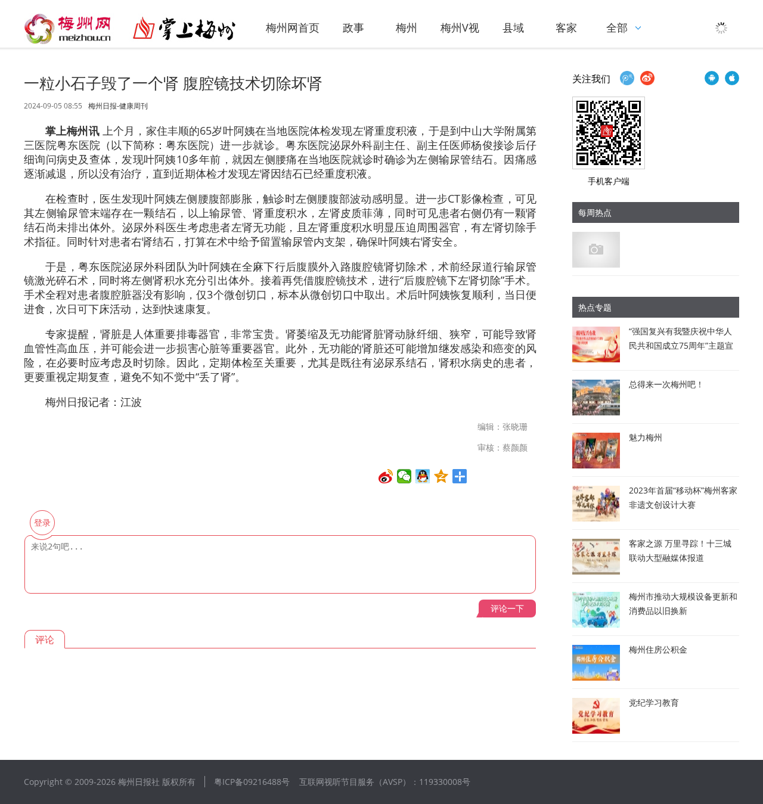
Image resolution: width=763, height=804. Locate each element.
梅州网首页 (293, 27)
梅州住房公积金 (658, 649)
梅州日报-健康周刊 (118, 106)
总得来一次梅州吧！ (666, 384)
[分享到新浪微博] (386, 476)
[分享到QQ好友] (422, 476)
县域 (513, 27)
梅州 (406, 27)
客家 (566, 27)
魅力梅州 (645, 437)
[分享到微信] (404, 476)
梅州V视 (460, 27)
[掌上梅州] (130, 28)
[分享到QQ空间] (441, 476)
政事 (353, 27)
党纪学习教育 (654, 702)
